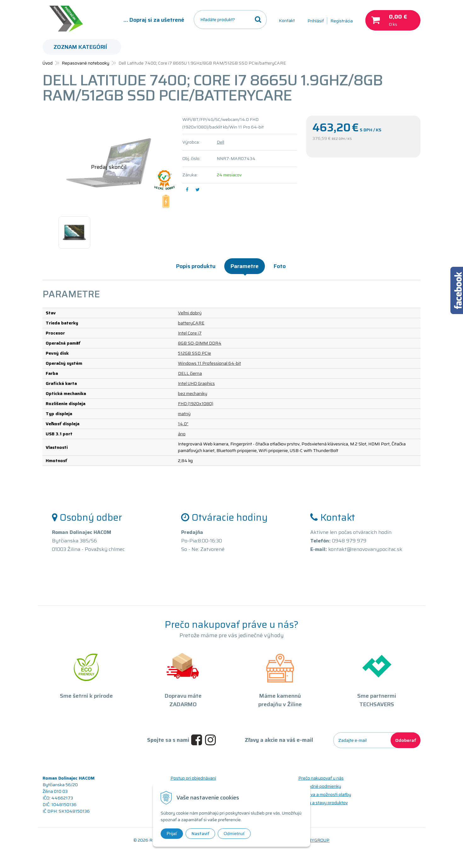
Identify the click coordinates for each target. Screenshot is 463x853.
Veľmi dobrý (190, 312)
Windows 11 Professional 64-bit (209, 363)
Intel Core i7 (190, 332)
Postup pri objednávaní (193, 778)
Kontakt (287, 20)
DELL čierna (190, 373)
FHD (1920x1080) (195, 403)
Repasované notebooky (85, 63)
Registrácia (341, 20)
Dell (220, 142)
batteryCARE (191, 322)
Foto (280, 266)
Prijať (172, 833)
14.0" (183, 423)
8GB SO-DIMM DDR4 (199, 343)
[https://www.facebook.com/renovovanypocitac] (198, 740)
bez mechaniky (192, 393)
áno (182, 433)
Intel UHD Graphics (196, 383)
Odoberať (405, 740)
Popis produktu (195, 266)
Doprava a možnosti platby (324, 794)
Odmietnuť (234, 833)
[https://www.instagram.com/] (212, 740)
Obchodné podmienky (319, 786)
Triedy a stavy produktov (323, 802)
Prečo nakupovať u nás (321, 778)
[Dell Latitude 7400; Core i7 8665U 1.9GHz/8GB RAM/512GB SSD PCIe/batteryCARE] (109, 163)
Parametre (245, 266)
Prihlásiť (315, 20)
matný (184, 413)
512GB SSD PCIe (194, 353)
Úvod (48, 63)
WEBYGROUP (315, 840)
